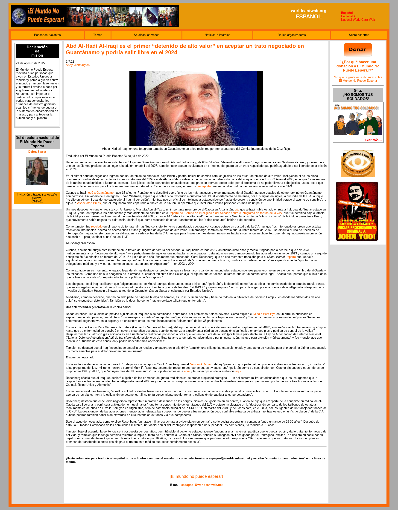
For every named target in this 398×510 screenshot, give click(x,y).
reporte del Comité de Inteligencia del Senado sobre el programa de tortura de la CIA (226, 213)
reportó (291, 257)
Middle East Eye (264, 314)
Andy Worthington (78, 65)
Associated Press (89, 203)
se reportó (204, 186)
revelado (96, 226)
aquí (187, 371)
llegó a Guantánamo (100, 192)
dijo (237, 209)
